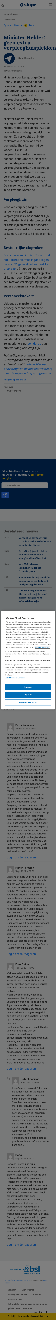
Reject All (28, 695)
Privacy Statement (42, 647)
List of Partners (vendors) (15, 678)
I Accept (28, 687)
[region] (28, 660)
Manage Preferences (28, 702)
